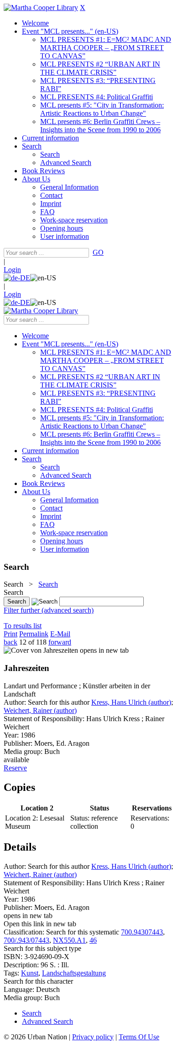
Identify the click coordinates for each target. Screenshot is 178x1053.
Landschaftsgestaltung (74, 973)
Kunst (29, 973)
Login (12, 270)
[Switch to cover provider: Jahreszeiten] (41, 650)
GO (98, 252)
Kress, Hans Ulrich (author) (131, 702)
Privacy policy (93, 1037)
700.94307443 (142, 932)
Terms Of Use (139, 1037)
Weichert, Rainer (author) (40, 710)
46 (93, 940)
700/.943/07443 (26, 940)
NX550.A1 (69, 940)
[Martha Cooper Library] (41, 7)
